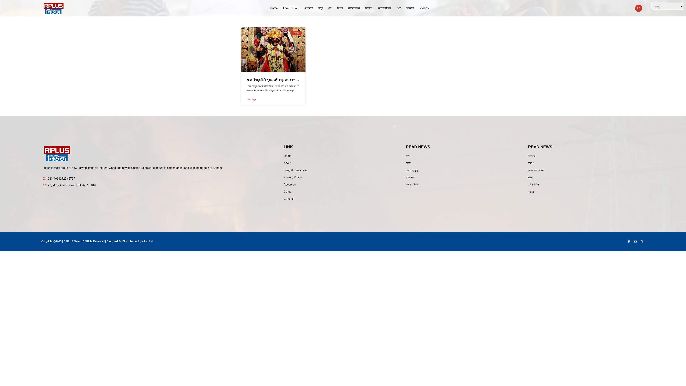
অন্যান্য (410, 8)
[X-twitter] (642, 241)
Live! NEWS (291, 8)
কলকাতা (309, 8)
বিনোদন (368, 8)
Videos (424, 8)
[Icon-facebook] (629, 241)
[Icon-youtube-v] (635, 241)
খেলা (399, 8)
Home (274, 8)
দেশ (330, 8)
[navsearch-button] (638, 8)
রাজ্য (320, 8)
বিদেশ (340, 8)
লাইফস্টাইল (354, 8)
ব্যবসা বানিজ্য (384, 8)
